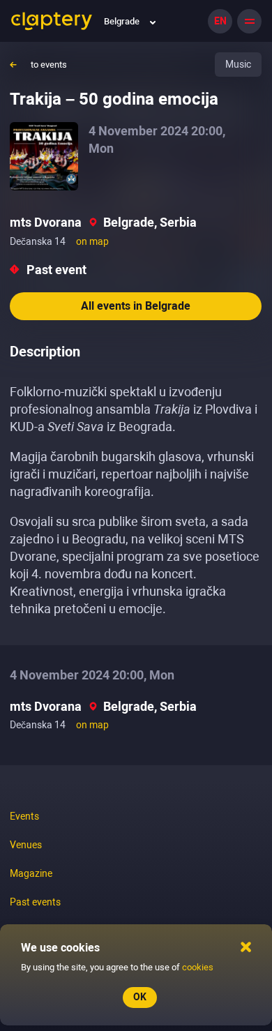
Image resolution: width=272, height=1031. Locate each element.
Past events (35, 902)
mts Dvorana (46, 222)
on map (92, 241)
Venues (26, 844)
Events (24, 816)
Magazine (31, 873)
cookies (197, 967)
